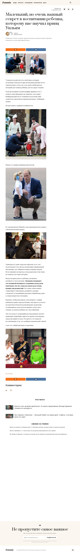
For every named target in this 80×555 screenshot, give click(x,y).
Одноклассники (72, 9)
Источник (9, 374)
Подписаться (51, 537)
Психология (38, 2)
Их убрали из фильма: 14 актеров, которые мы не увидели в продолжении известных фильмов (38, 434)
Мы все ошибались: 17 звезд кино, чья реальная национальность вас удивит (33, 430)
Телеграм (64, 9)
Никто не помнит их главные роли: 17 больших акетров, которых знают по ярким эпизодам (37, 427)
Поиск (70, 2)
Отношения (28, 2)
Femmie (11, 2)
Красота (20, 2)
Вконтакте (68, 9)
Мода (15, 2)
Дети (44, 2)
